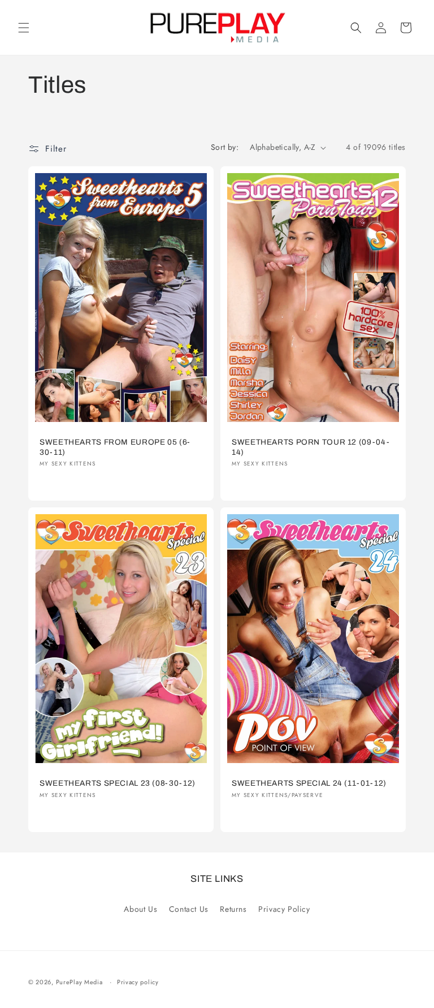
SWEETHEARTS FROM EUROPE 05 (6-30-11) (115, 447)
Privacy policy (138, 982)
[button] (23, 27)
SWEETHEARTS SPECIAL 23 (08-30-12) (118, 783)
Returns (233, 909)
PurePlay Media (79, 982)
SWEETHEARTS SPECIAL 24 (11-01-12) (309, 783)
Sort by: (224, 147)
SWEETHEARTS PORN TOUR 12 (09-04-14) (310, 447)
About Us (140, 909)
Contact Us (189, 909)
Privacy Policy (284, 909)
